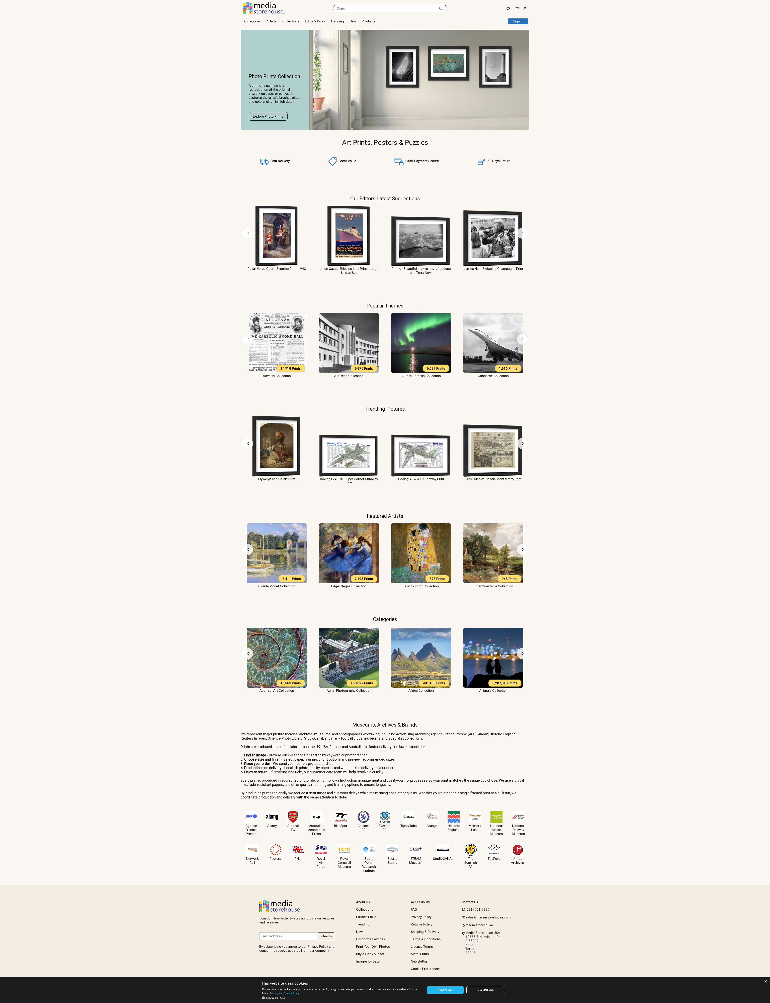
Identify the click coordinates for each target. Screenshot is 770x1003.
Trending (337, 21)
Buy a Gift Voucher (370, 954)
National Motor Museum (496, 830)
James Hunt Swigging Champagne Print (493, 269)
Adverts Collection (277, 376)
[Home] (268, 13)
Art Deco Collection (349, 376)
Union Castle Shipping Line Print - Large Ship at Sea (348, 271)
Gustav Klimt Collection (421, 586)
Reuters (275, 859)
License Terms (422, 947)
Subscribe (326, 936)
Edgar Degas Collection (349, 586)
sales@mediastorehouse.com (488, 917)
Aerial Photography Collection (349, 690)
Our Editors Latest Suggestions (385, 199)
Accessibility (420, 902)
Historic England (454, 828)
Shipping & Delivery (425, 932)
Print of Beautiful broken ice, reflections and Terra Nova (421, 271)
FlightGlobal (408, 826)
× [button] (765, 981)
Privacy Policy (421, 917)
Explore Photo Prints (268, 116)
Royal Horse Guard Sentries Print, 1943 (276, 269)
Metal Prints (420, 954)
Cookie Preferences (426, 969)
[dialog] (385, 990)
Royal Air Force (321, 863)
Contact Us (469, 902)
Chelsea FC (364, 828)
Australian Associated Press (316, 830)
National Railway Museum (518, 830)
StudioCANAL (443, 859)
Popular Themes (385, 306)
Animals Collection (493, 690)
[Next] (522, 233)
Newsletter (419, 961)
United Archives (517, 861)
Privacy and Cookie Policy (284, 993)
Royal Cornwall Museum (344, 863)
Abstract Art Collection (276, 690)
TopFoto (494, 859)
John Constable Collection (493, 586)
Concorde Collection (493, 376)
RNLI (298, 859)
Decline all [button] (486, 990)
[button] (341, 997)
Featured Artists (385, 516)
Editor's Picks (315, 21)
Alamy (272, 826)
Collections (290, 21)
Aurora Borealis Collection (421, 376)
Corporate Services (370, 939)
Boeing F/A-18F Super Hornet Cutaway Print (349, 481)
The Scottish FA (470, 863)
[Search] (441, 8)
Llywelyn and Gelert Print (276, 479)
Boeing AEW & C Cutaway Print (421, 479)
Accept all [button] (445, 990)
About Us (363, 902)
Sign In (518, 21)
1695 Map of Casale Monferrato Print (493, 479)
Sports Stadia (392, 861)
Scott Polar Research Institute (369, 865)
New (353, 21)
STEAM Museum (415, 861)
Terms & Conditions (426, 939)
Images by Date (368, 961)
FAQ (414, 909)
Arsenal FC (293, 828)
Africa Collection (421, 690)
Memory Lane (475, 828)
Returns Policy (421, 924)
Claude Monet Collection (276, 586)
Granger (433, 826)
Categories (385, 619)
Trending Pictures (385, 409)
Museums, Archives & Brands (385, 725)
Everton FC (384, 828)
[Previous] (247, 233)
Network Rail (252, 861)
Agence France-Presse (251, 830)
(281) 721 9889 (477, 909)
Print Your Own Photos (373, 947)
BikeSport (341, 826)
